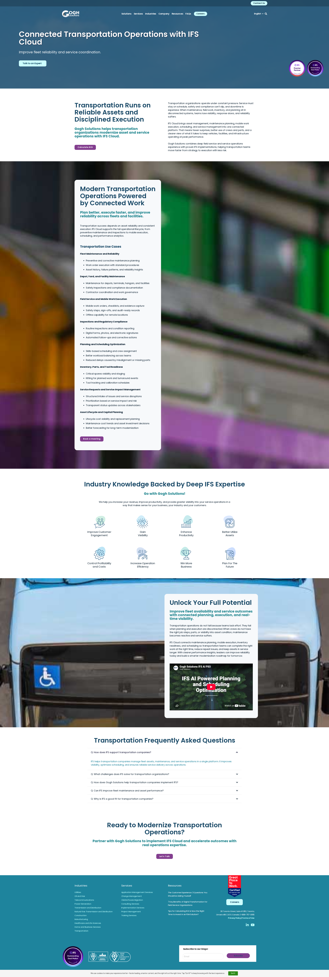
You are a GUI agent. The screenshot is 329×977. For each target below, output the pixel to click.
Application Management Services (137, 892)
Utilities (78, 892)
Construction (81, 915)
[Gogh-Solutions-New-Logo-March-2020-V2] (70, 14)
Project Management (131, 911)
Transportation (81, 930)
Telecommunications (84, 900)
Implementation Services (132, 907)
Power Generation (83, 903)
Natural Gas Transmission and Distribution (93, 911)
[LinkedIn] (247, 924)
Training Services (128, 915)
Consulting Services (130, 903)
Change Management (131, 896)
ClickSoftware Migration (132, 900)
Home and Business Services (88, 927)
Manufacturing (81, 919)
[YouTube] (252, 924)
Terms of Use (248, 918)
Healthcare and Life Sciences (88, 923)
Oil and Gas (80, 896)
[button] (259, 14)
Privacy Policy (234, 918)
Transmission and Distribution (88, 907)
